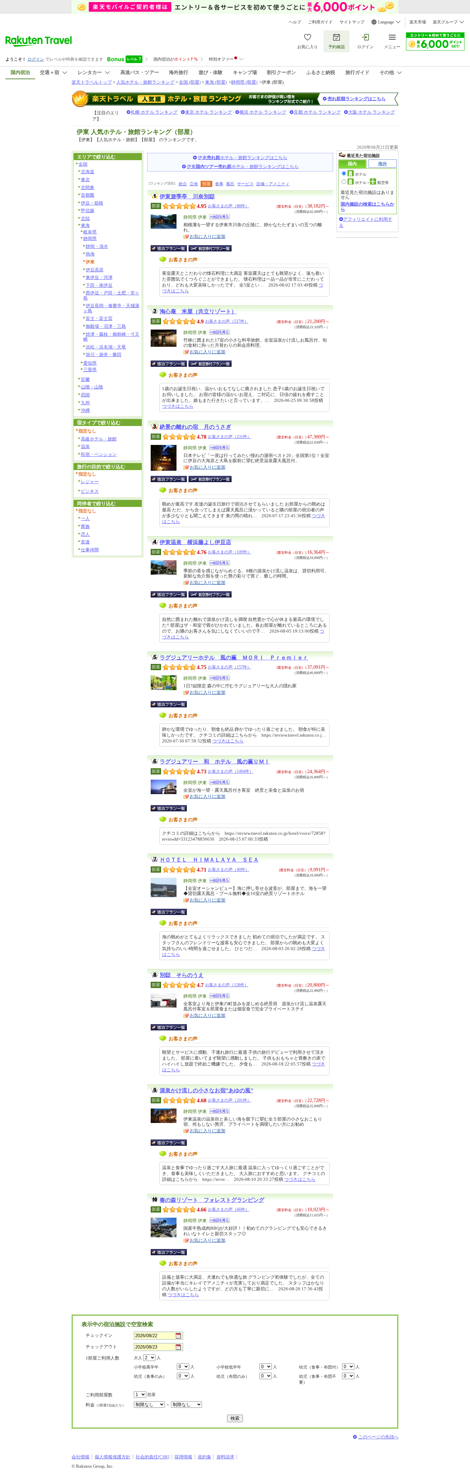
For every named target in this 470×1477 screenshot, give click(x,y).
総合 (183, 183)
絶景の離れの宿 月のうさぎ (195, 427)
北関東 (87, 187)
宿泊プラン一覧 (172, 248)
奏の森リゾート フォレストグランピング (212, 1200)
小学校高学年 (146, 1367)
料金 (106, 1404)
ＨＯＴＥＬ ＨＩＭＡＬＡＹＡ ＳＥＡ (209, 860)
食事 (219, 183)
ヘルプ (295, 22)
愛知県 (90, 363)
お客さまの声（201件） (229, 1100)
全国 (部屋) (190, 82)
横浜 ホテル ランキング (262, 112)
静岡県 (90, 238)
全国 (82, 164)
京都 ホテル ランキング (317, 112)
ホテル (360, 174)
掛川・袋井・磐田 (103, 354)
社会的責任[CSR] (152, 1456)
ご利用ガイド (320, 22)
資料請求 (225, 1456)
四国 (85, 394)
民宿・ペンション (99, 454)
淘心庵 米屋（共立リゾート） (198, 311)
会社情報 (80, 1456)
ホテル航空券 (372, 182)
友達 (85, 541)
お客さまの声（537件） (226, 321)
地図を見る (219, 216)
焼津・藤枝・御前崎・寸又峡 (111, 337)
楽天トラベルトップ (92, 82)
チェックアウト (101, 1346)
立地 (194, 183)
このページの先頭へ (378, 1436)
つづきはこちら (177, 406)
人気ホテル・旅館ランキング (145, 82)
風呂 (230, 183)
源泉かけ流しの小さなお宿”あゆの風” (206, 1090)
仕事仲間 (90, 549)
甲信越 (87, 210)
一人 (85, 518)
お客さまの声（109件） (229, 552)
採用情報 (183, 1456)
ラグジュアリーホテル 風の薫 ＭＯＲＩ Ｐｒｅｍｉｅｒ (234, 658)
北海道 (87, 171)
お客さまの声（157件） (229, 667)
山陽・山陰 (92, 386)
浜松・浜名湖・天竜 (106, 347)
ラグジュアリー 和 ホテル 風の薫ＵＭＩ (215, 761)
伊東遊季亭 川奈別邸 (187, 196)
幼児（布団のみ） (232, 1376)
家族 (85, 526)
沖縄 (85, 410)
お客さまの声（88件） (228, 206)
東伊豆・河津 (99, 277)
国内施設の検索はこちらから (367, 206)
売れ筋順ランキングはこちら (357, 98)
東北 (85, 179)
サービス (245, 183)
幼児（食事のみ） (150, 1376)
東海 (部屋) (216, 82)
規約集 (204, 1456)
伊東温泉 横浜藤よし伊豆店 (195, 542)
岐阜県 (90, 232)
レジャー (90, 481)
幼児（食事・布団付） (319, 1367)
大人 (138, 1357)
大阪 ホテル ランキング (371, 112)
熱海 (90, 254)
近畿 (85, 379)
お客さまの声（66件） (228, 1209)
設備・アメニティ (272, 183)
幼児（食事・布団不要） (317, 1379)
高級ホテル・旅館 (99, 438)
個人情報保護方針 (112, 1456)
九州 (85, 402)
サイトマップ (352, 22)
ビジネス (90, 491)
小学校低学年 (228, 1367)
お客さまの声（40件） (228, 869)
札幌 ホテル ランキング (154, 112)
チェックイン (99, 1335)
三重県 (90, 369)
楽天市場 (417, 22)
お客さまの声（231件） (229, 436)
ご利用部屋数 (99, 1394)
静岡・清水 (97, 246)
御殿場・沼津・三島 (106, 326)
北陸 (85, 218)
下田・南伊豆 (99, 285)
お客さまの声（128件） (226, 984)
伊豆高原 (95, 269)
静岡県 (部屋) (244, 82)
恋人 (85, 534)
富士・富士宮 (99, 318)
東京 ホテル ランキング (208, 112)
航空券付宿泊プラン (210, 248)
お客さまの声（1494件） (230, 771)
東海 (85, 225)
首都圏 (87, 195)
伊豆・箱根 (92, 203)
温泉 (85, 446)
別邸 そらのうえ (182, 975)
